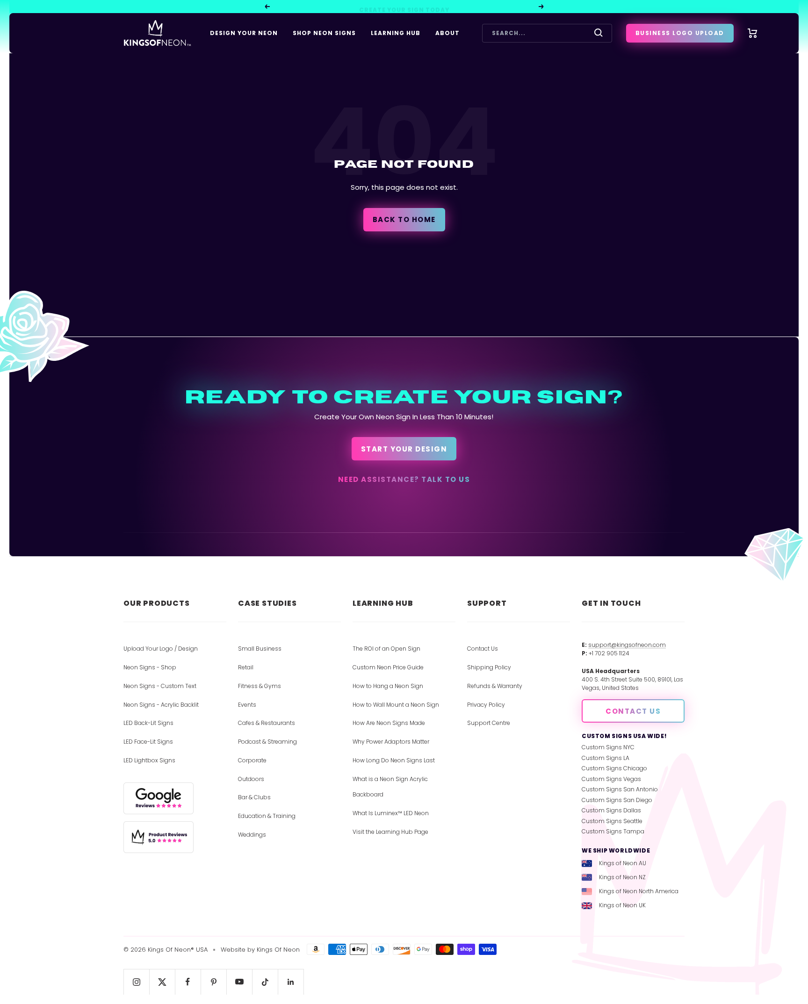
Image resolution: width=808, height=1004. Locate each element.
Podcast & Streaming (267, 742)
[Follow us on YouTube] (239, 982)
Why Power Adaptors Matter (391, 742)
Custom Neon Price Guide (388, 667)
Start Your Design (404, 449)
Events (247, 705)
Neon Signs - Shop (149, 667)
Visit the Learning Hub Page (390, 832)
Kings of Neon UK (622, 905)
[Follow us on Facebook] (188, 982)
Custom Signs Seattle (612, 821)
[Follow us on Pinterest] (213, 982)
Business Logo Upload (679, 33)
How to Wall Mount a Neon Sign (396, 705)
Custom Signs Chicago (614, 768)
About (447, 33)
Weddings (252, 835)
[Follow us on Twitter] (162, 982)
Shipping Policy (489, 667)
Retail (245, 667)
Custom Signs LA (605, 758)
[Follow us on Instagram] (136, 982)
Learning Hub (395, 33)
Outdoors (251, 779)
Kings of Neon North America (638, 891)
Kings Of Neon (278, 950)
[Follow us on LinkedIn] (290, 982)
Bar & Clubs (254, 797)
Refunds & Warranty (494, 686)
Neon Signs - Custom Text (159, 686)
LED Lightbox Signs (149, 760)
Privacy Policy (486, 705)
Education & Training (267, 816)
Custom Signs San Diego (617, 800)
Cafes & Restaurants (266, 723)
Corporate (252, 760)
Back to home (404, 219)
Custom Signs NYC (608, 747)
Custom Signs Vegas (611, 779)
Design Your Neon (244, 33)
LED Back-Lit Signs (148, 723)
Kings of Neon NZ (622, 877)
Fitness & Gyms (259, 686)
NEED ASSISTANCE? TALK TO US (404, 479)
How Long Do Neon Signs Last (394, 760)
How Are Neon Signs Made (389, 723)
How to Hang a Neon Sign (388, 686)
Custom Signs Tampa (613, 831)
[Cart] (753, 33)
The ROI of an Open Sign (386, 649)
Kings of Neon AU (622, 863)
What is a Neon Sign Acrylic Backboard (390, 787)
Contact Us (482, 649)
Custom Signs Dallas (611, 810)
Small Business (259, 649)
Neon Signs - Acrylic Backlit (161, 705)
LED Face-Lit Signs (148, 742)
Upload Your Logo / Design (160, 649)
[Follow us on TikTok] (265, 982)
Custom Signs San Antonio (620, 789)
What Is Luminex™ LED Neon (391, 813)
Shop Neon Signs (324, 33)
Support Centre (488, 723)
